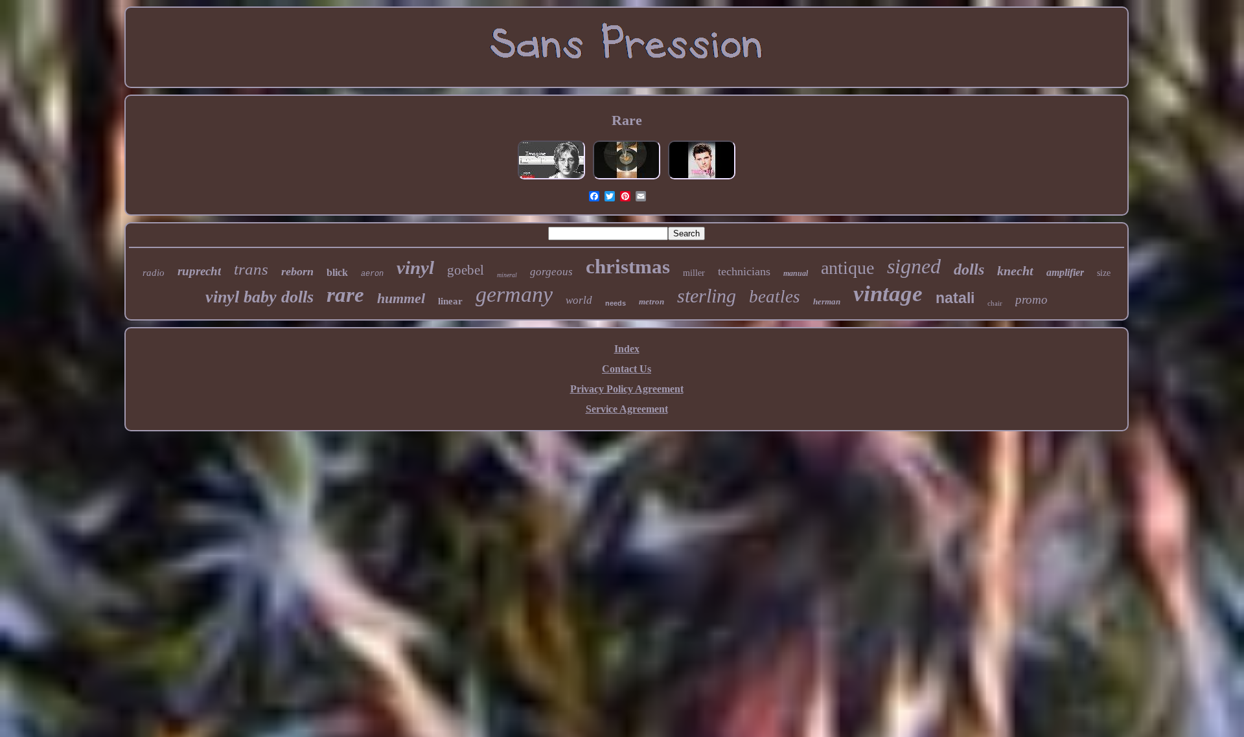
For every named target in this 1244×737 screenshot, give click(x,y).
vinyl (415, 267)
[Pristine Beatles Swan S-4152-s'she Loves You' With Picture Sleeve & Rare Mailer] (626, 178)
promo (1031, 299)
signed (914, 266)
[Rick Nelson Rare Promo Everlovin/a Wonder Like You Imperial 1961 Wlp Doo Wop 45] (701, 178)
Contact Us (626, 368)
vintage (888, 293)
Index (626, 348)
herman (826, 301)
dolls (969, 269)
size (1104, 273)
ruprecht (199, 271)
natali (955, 297)
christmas (628, 266)
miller (694, 273)
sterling (706, 295)
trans (251, 269)
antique (847, 268)
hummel (401, 298)
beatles (774, 296)
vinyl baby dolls (259, 297)
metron (651, 301)
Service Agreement (627, 408)
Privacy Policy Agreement (627, 388)
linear (450, 301)
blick (337, 272)
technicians (744, 271)
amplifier (1065, 272)
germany (514, 294)
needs (615, 303)
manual (795, 273)
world (579, 300)
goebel (465, 270)
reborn (297, 271)
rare (345, 294)
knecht (1015, 271)
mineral (507, 274)
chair (994, 303)
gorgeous (551, 272)
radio (154, 272)
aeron (372, 273)
